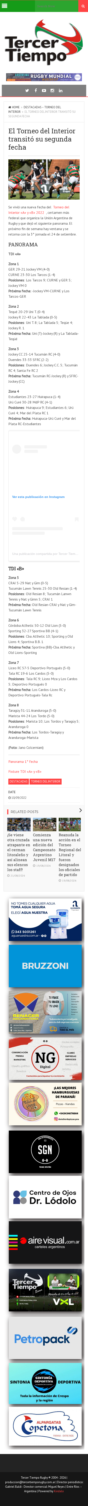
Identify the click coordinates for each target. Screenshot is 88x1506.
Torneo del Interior (45, 781)
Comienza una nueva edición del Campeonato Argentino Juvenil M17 (44, 847)
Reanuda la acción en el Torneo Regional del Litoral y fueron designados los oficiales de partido (70, 854)
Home (16, 107)
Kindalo (59, 1491)
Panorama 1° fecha (23, 761)
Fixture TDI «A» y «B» (25, 771)
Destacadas (33, 107)
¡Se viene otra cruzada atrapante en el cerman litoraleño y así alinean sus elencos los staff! (18, 852)
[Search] (83, 6)
